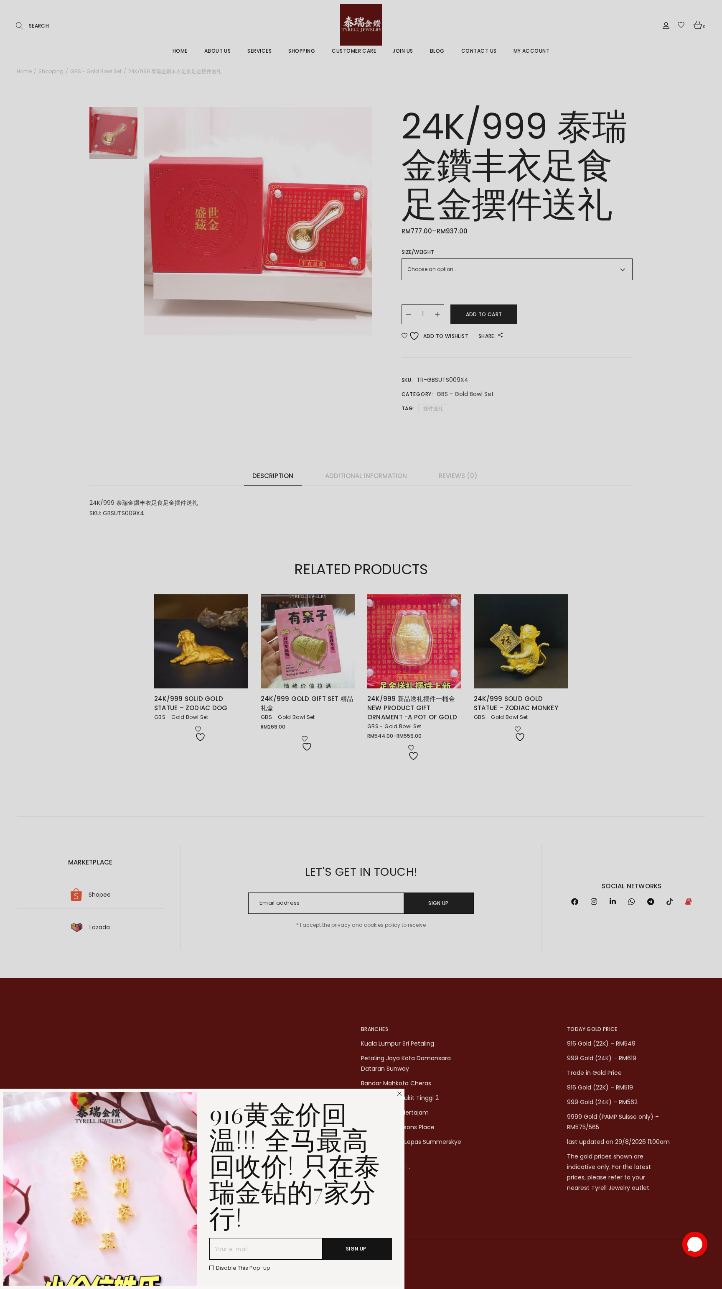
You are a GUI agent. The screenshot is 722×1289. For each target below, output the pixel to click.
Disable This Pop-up (243, 1268)
